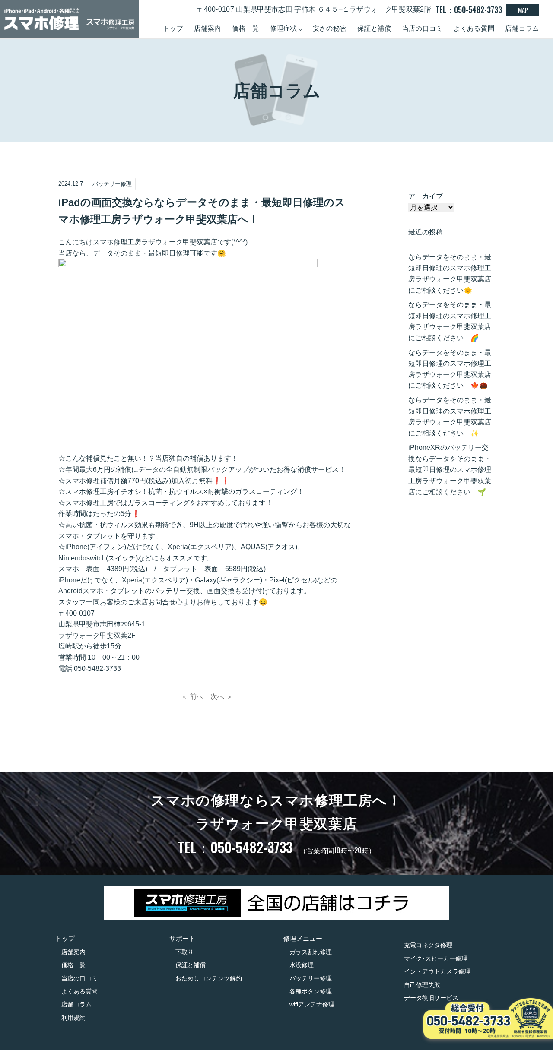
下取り (184, 952)
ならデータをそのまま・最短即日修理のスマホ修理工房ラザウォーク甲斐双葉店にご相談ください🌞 (449, 273)
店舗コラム (522, 28)
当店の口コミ (422, 28)
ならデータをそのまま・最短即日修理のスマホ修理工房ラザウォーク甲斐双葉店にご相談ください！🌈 (449, 321)
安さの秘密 (330, 28)
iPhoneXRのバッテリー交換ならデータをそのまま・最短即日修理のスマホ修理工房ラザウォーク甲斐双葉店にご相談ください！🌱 (449, 469)
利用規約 (73, 1017)
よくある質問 (474, 28)
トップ (173, 28)
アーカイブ (425, 196)
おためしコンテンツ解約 (208, 978)
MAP (523, 9)
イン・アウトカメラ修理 (437, 971)
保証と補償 (374, 28)
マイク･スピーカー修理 (435, 958)
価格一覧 (245, 28)
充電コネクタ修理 (428, 945)
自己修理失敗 (422, 984)
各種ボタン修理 (310, 991)
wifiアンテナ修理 (311, 1004)
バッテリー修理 (310, 978)
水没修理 (301, 964)
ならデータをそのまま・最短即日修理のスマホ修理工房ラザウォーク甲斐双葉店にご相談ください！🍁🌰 (449, 369)
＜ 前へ (192, 696)
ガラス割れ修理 (310, 952)
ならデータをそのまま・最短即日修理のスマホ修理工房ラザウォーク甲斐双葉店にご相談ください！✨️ (449, 416)
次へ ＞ (221, 696)
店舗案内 (207, 28)
